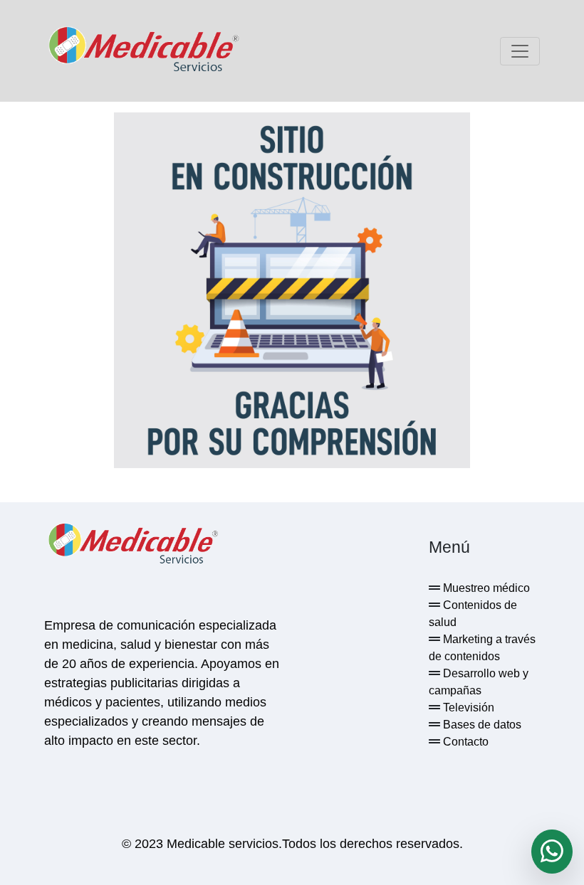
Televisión (467, 707)
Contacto (464, 742)
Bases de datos (480, 725)
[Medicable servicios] (144, 51)
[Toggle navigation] (520, 51)
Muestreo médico (485, 588)
